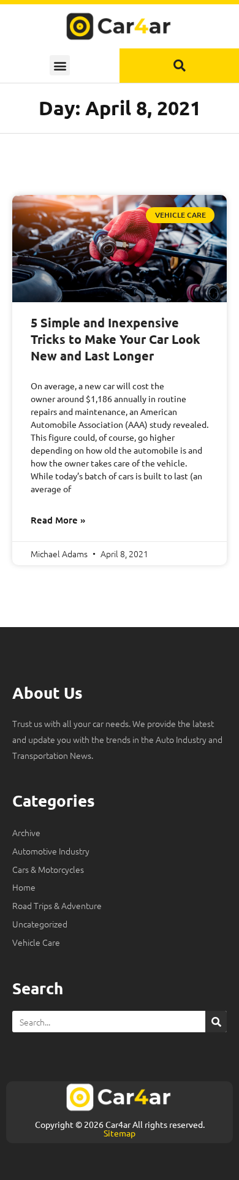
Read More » (58, 520)
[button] (60, 65)
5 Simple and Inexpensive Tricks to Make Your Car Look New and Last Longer (115, 339)
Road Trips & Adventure (57, 905)
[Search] (216, 1021)
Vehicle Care (36, 942)
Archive (26, 832)
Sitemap (119, 1132)
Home (24, 887)
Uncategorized (39, 924)
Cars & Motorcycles (48, 869)
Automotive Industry (50, 851)
